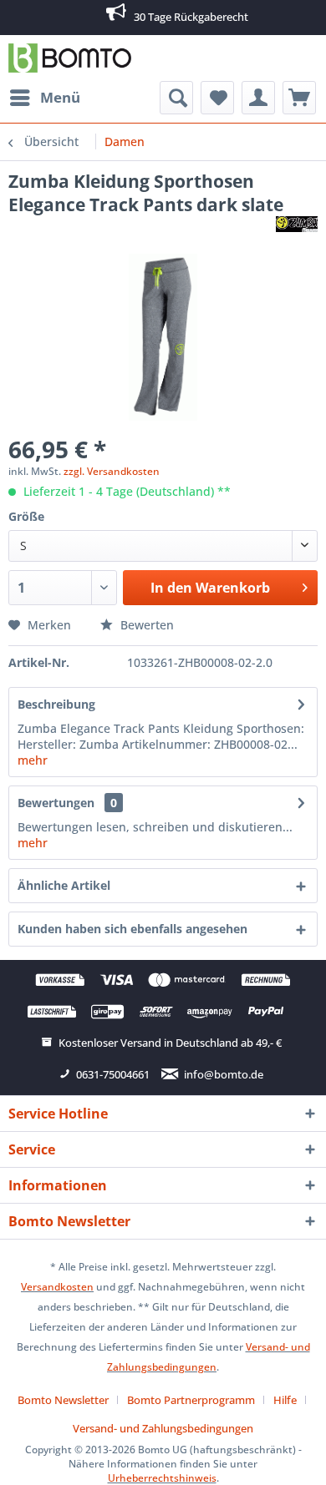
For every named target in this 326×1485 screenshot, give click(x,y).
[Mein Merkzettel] (217, 97)
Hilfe (285, 1399)
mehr (33, 760)
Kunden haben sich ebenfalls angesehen (132, 929)
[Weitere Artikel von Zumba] (297, 230)
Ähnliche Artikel (64, 885)
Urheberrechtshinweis (162, 1478)
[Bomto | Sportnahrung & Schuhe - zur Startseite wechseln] (69, 58)
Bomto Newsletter (63, 1399)
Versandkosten (57, 1287)
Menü (60, 97)
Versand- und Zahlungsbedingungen (163, 1428)
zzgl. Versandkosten (112, 471)
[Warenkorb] (299, 97)
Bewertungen (56, 803)
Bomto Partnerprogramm (191, 1399)
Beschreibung (56, 704)
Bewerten (145, 625)
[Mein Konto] (258, 97)
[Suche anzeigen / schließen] (176, 97)
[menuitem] (44, 97)
